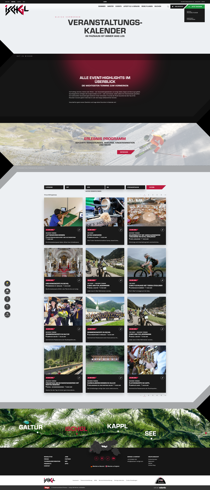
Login (105, 2)
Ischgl (13, 2)
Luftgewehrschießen (55, 235)
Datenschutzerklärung (86, 480)
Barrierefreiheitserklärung (105, 480)
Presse (46, 459)
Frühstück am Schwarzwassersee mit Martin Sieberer (62, 384)
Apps (66, 464)
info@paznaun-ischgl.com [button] (135, 461)
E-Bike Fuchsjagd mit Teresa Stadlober (145, 285)
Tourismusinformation (52, 461)
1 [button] (144, 195)
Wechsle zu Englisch (113, 466)
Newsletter (48, 457)
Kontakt (47, 466)
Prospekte (47, 464)
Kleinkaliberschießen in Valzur (101, 383)
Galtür (7, 2)
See (24, 2)
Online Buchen (152, 459)
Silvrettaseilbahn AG (187, 2)
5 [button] (161, 195)
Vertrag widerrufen (119, 480)
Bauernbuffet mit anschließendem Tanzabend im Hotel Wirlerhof (144, 236)
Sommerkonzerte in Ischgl (98, 332)
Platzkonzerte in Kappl (139, 383)
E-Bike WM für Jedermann (98, 285)
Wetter (150, 463)
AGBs (95, 480)
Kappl (19, 2)
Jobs (66, 457)
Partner (68, 459)
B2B (66, 461)
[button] (168, 6)
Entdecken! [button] (124, 152)
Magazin (197, 2)
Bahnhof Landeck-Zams (198, 433)
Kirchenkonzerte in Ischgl (57, 283)
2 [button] (148, 195)
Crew (203, 2)
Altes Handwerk (94, 235)
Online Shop (152, 465)
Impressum (76, 480)
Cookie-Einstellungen (131, 480)
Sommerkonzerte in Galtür (57, 334)
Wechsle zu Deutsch (99, 466)
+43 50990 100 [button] (132, 459)
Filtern (151, 187)
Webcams (151, 461)
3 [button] (152, 195)
